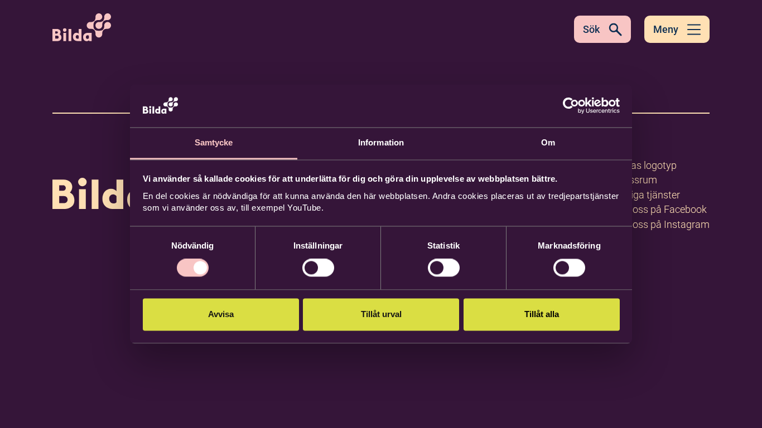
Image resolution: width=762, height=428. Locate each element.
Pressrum (636, 180)
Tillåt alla (541, 314)
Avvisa (221, 314)
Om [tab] (548, 142)
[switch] (318, 268)
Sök (591, 29)
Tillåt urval (381, 314)
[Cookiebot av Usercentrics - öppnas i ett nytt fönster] (571, 106)
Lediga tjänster (647, 195)
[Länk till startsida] (123, 177)
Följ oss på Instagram (662, 224)
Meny (665, 29)
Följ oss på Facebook (661, 209)
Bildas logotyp (646, 165)
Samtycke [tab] (214, 142)
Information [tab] (381, 142)
